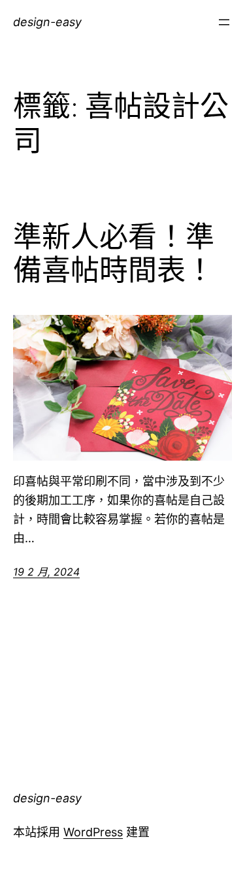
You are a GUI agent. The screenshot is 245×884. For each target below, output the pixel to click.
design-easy (47, 22)
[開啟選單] (224, 22)
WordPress (93, 832)
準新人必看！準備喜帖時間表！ (113, 254)
